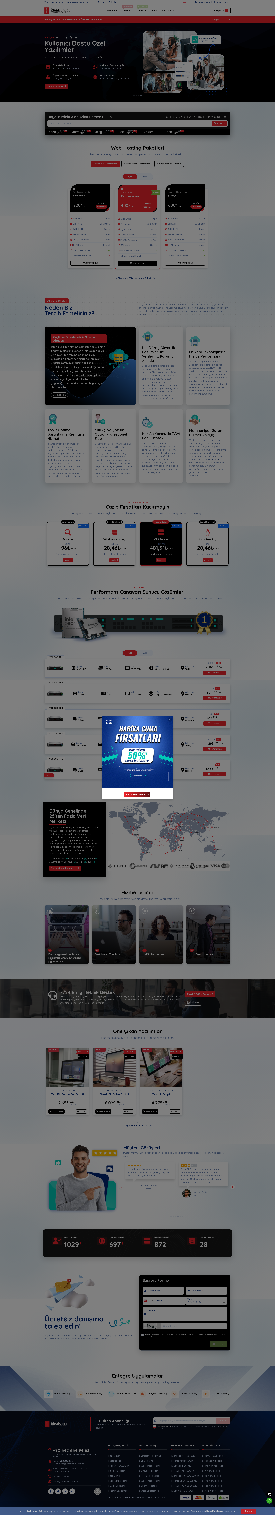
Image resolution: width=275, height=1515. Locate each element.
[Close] (170, 719)
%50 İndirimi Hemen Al (137, 794)
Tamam (248, 1511)
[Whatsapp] (269, 1501)
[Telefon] (269, 1494)
